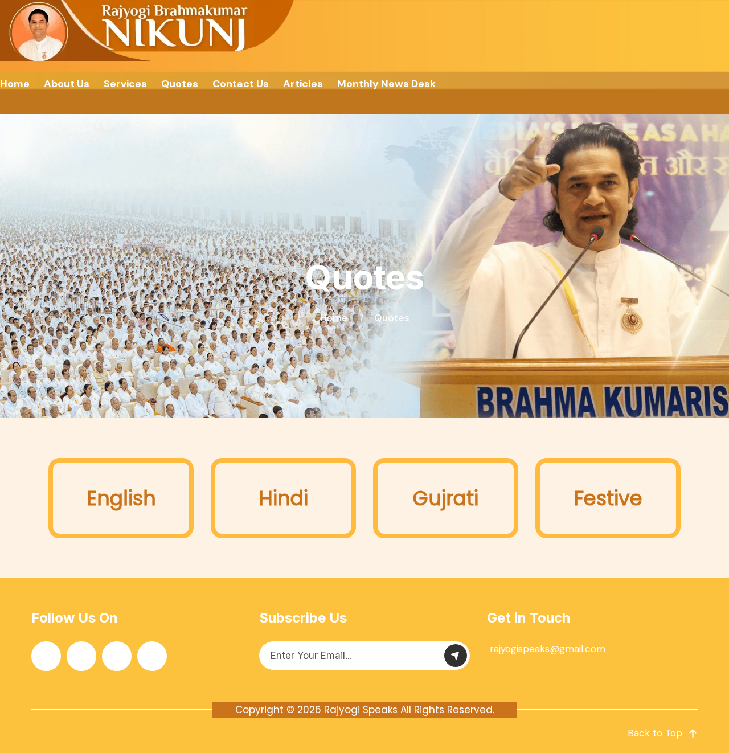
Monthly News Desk (386, 84)
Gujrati (445, 498)
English (121, 498)
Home (15, 84)
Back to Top (655, 733)
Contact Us (240, 84)
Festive (608, 498)
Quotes (179, 84)
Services (125, 84)
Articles (303, 84)
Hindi (283, 498)
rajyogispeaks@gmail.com (547, 648)
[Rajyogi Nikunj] (148, 30)
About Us (66, 84)
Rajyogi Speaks (361, 710)
